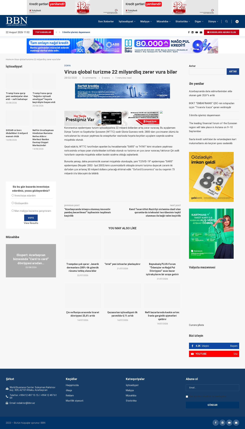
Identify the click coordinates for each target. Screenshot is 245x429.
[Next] (59, 32)
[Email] (201, 32)
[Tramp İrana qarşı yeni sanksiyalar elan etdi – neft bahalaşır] (17, 81)
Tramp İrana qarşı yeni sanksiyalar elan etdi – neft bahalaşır (17, 96)
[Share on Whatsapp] (124, 196)
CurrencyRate (196, 325)
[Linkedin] (192, 32)
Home (9, 59)
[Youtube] (196, 32)
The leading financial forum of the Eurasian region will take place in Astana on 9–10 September (213, 127)
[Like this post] (86, 196)
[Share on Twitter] (101, 196)
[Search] (226, 21)
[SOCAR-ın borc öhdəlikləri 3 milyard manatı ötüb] (17, 118)
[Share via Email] (139, 196)
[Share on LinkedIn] (109, 196)
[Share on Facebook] (94, 196)
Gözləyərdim (21, 203)
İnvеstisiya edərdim (25, 195)
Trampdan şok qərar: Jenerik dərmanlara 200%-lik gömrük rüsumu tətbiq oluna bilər (82, 267)
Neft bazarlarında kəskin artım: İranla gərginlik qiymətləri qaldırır (162, 316)
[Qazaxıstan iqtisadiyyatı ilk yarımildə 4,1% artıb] (122, 296)
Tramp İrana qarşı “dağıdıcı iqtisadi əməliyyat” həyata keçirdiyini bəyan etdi (43, 98)
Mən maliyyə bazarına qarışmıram (32, 210)
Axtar (192, 65)
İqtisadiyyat (126, 21)
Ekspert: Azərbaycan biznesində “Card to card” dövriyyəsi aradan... (31, 259)
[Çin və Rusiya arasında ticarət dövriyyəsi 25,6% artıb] (82, 296)
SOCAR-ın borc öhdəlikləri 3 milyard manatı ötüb (17, 133)
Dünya (212, 21)
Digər (198, 21)
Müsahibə (162, 21)
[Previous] (56, 32)
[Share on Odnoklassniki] (116, 196)
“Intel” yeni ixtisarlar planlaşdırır (122, 264)
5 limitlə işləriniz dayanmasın (76, 32)
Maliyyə (145, 21)
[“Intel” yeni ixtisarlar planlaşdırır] (122, 247)
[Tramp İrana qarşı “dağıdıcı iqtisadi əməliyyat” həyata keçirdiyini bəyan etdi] (44, 81)
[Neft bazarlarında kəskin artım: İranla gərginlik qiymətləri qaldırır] (162, 296)
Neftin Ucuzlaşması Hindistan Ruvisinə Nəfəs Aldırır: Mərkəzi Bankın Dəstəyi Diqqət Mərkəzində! (43, 138)
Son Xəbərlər (106, 21)
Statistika (182, 21)
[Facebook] (189, 32)
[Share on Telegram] (131, 196)
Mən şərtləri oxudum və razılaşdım (207, 396)
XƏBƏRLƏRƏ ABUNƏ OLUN (222, 32)
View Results (31, 223)
